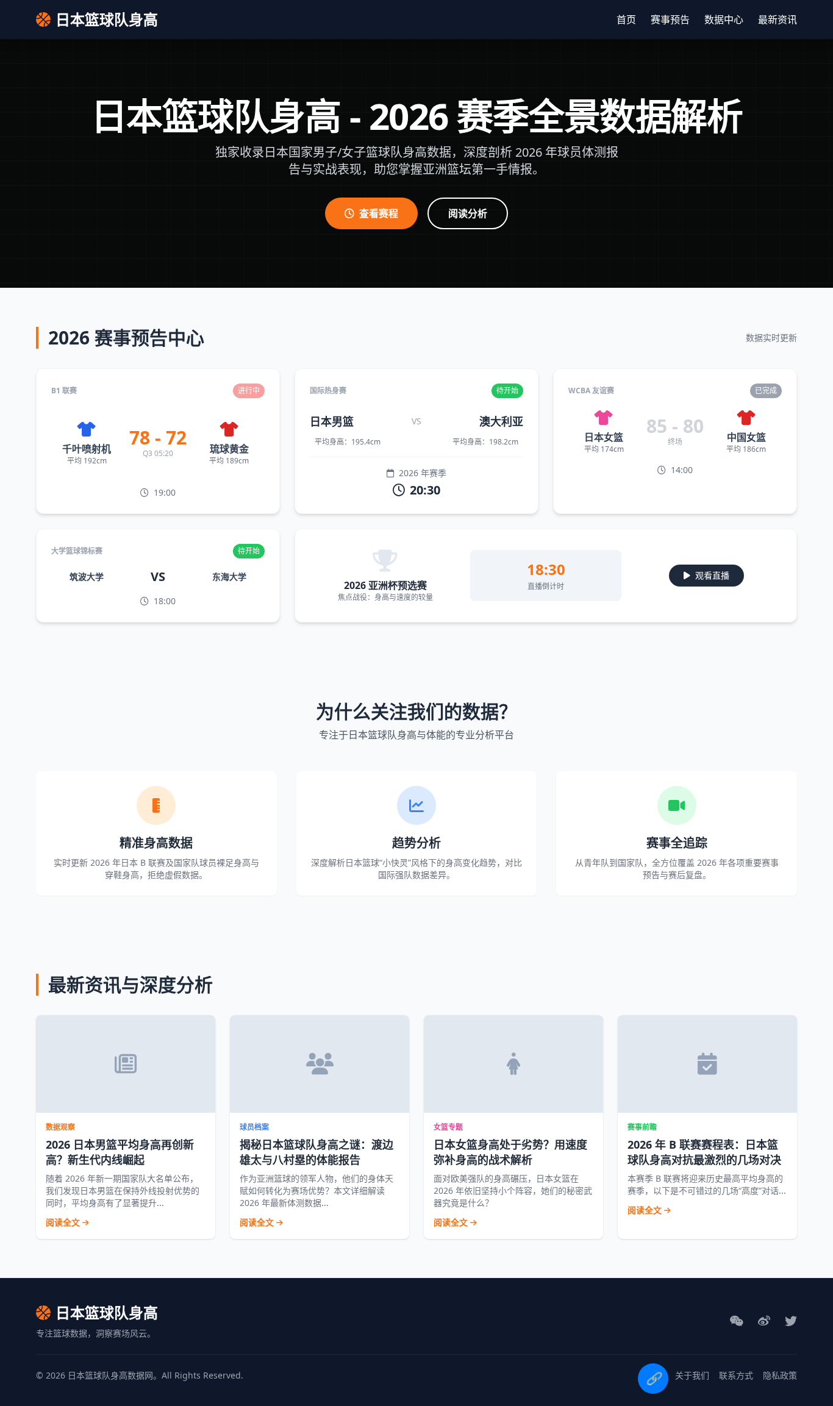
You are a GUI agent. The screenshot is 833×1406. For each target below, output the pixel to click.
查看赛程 (378, 213)
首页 (626, 19)
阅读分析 (467, 213)
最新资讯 (777, 19)
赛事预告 (670, 19)
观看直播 (712, 575)
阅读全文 (64, 1222)
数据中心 (723, 19)
